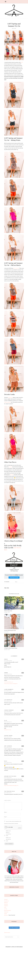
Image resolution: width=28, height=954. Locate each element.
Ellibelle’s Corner (7, 729)
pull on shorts (16, 268)
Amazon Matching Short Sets (10, 630)
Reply (22, 659)
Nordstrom (6, 900)
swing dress (10, 397)
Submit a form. (7, 932)
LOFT (22, 62)
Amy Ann (6, 588)
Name (5, 812)
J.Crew (5, 908)
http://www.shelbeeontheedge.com (11, 785)
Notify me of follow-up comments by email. (8, 833)
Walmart (6, 902)
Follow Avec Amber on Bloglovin (10, 683)
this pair (11, 474)
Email (5, 816)
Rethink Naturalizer (8, 610)
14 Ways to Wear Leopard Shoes (10, 648)
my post (10, 466)
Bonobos (6, 915)
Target (5, 913)
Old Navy (6, 905)
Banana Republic (7, 910)
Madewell (6, 912)
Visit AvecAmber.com (8, 682)
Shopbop (6, 904)
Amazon (6, 899)
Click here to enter (14, 577)
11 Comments (6, 581)
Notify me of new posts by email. (8, 839)
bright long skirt (7, 402)
